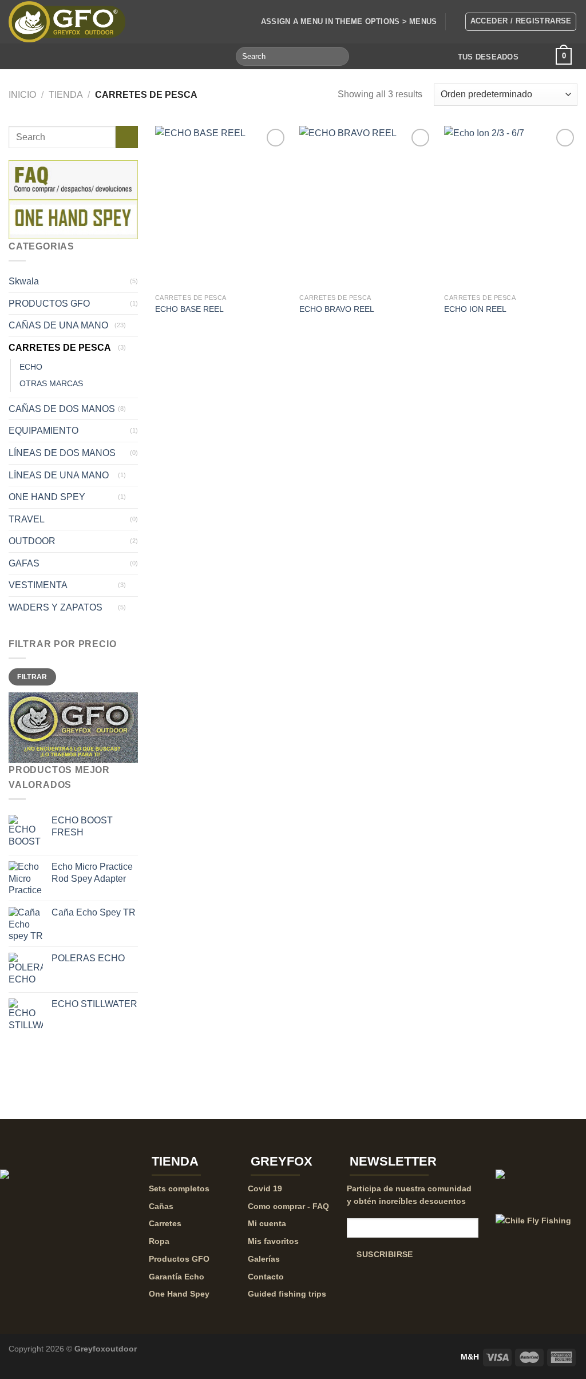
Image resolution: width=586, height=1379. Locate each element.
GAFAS (24, 563)
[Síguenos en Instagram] (55, 56)
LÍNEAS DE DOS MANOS (62, 453)
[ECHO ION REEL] (510, 207)
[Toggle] (133, 325)
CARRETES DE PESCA (60, 347)
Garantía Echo (176, 1276)
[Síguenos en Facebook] (40, 56)
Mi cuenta (267, 1223)
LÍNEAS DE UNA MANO (59, 475)
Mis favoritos (273, 1241)
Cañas (161, 1206)
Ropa (159, 1241)
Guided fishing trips (287, 1293)
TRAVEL (27, 519)
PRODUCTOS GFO (49, 303)
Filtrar (32, 677)
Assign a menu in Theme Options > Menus (349, 21)
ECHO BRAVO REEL (336, 309)
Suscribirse (385, 1254)
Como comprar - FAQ (288, 1206)
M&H (470, 1356)
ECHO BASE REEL (189, 309)
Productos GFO (179, 1258)
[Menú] (21, 55)
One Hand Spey (179, 1293)
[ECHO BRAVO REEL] (366, 207)
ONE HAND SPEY (47, 497)
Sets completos (179, 1188)
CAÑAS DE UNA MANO (58, 325)
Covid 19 (265, 1188)
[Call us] (71, 56)
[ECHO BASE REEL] (221, 207)
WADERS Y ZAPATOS (55, 607)
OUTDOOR (32, 541)
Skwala (24, 281)
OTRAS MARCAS (51, 383)
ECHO (30, 366)
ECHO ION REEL (475, 309)
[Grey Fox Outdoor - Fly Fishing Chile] (67, 21)
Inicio (22, 95)
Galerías (264, 1258)
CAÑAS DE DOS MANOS (62, 409)
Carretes (165, 1223)
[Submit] (338, 56)
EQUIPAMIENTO (43, 430)
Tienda (66, 95)
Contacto (266, 1276)
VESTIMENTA (38, 585)
